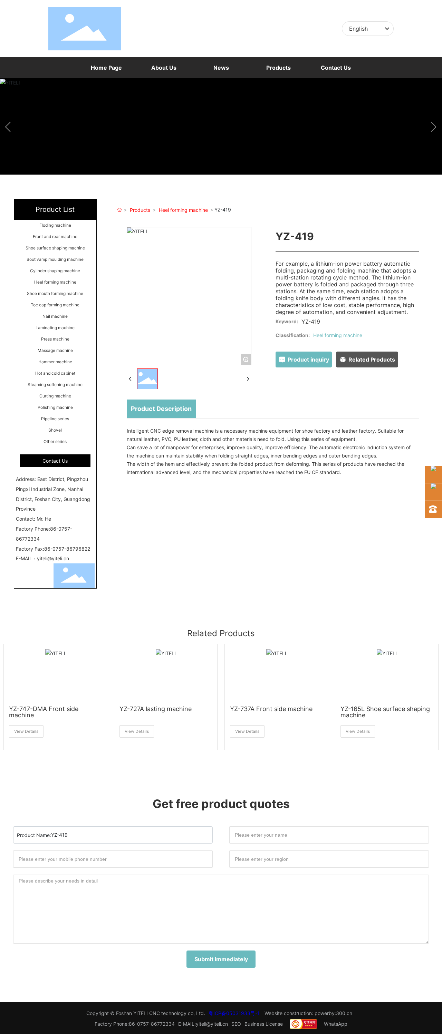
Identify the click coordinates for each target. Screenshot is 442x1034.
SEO (236, 1024)
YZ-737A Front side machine (271, 708)
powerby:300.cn (333, 1013)
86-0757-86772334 (152, 1024)
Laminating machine (55, 327)
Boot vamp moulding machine (55, 259)
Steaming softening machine (55, 384)
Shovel (55, 430)
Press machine (55, 339)
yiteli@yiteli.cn (53, 558)
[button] (221, 168)
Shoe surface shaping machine (55, 247)
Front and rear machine (55, 236)
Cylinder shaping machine (55, 270)
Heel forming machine (55, 282)
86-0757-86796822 (67, 549)
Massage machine (55, 350)
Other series (55, 441)
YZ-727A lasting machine (155, 708)
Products (140, 210)
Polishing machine (55, 407)
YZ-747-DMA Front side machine (43, 712)
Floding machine (55, 225)
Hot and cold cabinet (55, 373)
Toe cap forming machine (55, 304)
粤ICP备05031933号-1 (234, 1013)
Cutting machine (55, 395)
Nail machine (55, 316)
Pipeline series (55, 418)
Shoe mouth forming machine (55, 293)
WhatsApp (335, 1024)
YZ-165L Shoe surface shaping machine (385, 712)
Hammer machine (55, 361)
